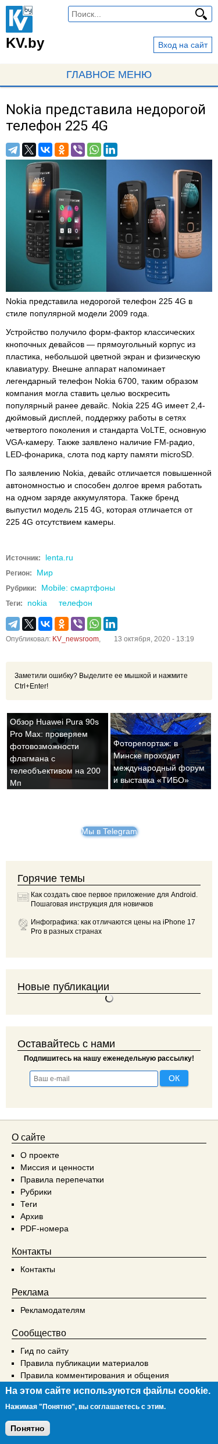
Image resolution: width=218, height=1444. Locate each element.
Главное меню (109, 74)
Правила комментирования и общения (94, 1375)
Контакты (37, 1269)
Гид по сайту (44, 1350)
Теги (28, 1204)
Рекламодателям (52, 1310)
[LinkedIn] (110, 150)
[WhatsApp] (94, 150)
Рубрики (36, 1191)
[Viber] (78, 150)
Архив (31, 1216)
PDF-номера (44, 1228)
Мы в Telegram (109, 831)
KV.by (25, 43)
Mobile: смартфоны (78, 587)
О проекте (39, 1155)
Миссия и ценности (57, 1167)
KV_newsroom (75, 639)
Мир (45, 572)
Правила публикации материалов (84, 1363)
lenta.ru (59, 557)
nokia (37, 603)
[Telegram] (13, 150)
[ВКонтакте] (45, 150)
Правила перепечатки (62, 1179)
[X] (29, 150)
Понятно (27, 1428)
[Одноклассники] (62, 150)
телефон (75, 603)
